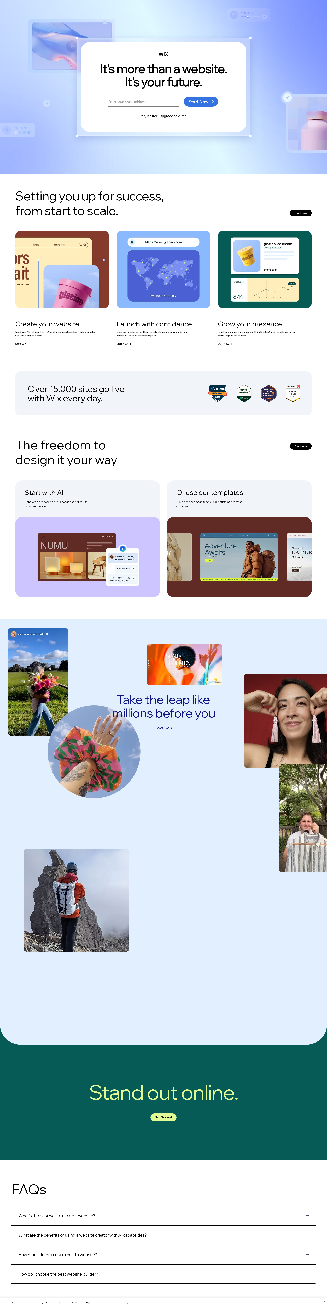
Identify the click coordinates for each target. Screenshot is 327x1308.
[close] (324, 1302)
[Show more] (163, 1215)
